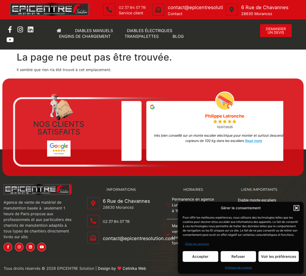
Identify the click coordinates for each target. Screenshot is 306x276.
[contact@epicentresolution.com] (158, 10)
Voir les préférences (278, 256)
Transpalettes (142, 36)
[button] (296, 208)
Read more (232, 141)
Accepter (200, 256)
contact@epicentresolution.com (204, 7)
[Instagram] (20, 29)
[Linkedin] (30, 29)
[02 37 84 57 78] (109, 10)
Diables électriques (149, 30)
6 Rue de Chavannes (264, 7)
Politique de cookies (238, 267)
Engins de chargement (85, 36)
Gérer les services (197, 244)
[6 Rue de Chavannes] (232, 10)
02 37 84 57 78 (132, 7)
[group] (204, 131)
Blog (178, 36)
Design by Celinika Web (122, 268)
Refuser (238, 256)
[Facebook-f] (10, 29)
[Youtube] (10, 39)
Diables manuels (94, 30)
